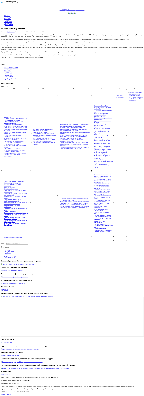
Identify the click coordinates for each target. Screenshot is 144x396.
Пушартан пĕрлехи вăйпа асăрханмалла (15, 220)
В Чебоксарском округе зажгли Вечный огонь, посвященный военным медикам (103, 181)
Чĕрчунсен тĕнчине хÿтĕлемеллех (99, 221)
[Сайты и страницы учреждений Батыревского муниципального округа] (21, 362)
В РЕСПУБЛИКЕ (9, 251)
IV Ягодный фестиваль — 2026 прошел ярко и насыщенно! (136, 98)
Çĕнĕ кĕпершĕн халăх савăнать (102, 215)
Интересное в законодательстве (13, 237)
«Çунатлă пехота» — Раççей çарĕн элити (15, 118)
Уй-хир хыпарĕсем (9, 222)
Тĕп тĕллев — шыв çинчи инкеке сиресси (101, 124)
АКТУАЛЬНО (8, 250)
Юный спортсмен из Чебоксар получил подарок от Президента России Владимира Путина (74, 147)
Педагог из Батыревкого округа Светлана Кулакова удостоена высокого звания (74, 199)
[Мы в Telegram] (75, 13)
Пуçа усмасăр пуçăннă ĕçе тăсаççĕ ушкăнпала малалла (102, 184)
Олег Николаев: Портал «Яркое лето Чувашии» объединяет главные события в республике (44, 135)
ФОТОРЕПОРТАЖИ (10, 256)
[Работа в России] (6, 374)
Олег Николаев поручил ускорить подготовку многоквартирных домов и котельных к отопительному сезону (44, 139)
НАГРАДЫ (7, 80)
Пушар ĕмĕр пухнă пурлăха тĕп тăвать (15, 153)
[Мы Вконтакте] (69, 13)
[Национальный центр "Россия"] (10, 355)
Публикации (10, 32)
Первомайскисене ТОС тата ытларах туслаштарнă (102, 200)
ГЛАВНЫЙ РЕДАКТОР (11, 68)
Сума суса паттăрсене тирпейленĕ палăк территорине (103, 229)
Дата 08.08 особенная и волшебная (14, 181)
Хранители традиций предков (12, 183)
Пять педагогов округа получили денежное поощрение (13, 122)
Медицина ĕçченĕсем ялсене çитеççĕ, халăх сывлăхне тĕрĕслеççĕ (102, 157)
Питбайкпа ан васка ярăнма (12, 151)
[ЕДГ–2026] (4, 290)
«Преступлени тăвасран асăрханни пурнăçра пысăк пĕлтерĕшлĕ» (14, 141)
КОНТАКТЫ (8, 22)
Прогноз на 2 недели (16, 2)
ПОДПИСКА (8, 20)
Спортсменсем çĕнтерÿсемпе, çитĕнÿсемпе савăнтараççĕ (12, 200)
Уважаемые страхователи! (120, 96)
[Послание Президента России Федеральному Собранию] (17, 264)
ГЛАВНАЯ (7, 16)
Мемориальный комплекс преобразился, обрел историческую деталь (101, 115)
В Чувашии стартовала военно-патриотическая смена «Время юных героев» (103, 176)
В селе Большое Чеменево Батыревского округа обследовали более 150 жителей (73, 129)
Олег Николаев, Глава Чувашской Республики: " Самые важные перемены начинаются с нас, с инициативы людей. (15, 126)
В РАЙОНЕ (7, 253)
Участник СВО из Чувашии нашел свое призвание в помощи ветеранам (103, 161)
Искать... (3, 243)
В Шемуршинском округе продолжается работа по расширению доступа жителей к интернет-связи (74, 206)
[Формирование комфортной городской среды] (14, 277)
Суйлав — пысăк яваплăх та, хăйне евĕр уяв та (102, 136)
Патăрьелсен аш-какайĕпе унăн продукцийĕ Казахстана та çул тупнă (14, 149)
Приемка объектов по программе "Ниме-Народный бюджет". (135, 94)
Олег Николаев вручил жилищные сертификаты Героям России (103, 166)
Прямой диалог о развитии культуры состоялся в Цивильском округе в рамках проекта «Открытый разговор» (74, 144)
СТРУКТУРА (8, 17)
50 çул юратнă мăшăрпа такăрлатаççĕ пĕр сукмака (101, 153)
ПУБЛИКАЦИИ (9, 254)
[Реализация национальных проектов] (12, 270)
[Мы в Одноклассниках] (72, 13)
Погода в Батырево (11, 1)
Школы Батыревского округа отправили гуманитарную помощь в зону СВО (102, 193)
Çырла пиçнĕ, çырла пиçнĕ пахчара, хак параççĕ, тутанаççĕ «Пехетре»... (103, 140)
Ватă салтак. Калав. (9, 187)
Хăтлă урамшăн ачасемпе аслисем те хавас (101, 209)
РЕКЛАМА (7, 19)
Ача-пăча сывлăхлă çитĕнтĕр (102, 224)
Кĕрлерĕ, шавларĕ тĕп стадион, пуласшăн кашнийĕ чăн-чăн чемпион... (16, 203)
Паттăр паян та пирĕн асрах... (102, 189)
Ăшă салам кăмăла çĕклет (101, 106)
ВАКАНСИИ (8, 23)
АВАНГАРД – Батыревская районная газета (72, 10)
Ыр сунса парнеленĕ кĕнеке (102, 231)
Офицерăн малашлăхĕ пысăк (102, 127)
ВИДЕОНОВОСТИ (9, 257)
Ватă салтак (7, 117)
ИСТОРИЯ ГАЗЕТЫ (10, 78)
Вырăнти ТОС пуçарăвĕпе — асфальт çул (16, 213)
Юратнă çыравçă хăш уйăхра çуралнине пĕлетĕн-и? (102, 147)
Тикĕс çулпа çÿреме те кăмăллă (103, 216)
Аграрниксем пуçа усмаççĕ (11, 144)
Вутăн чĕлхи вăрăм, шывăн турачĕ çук (15, 138)
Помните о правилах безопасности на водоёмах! (74, 135)
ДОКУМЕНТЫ (8, 25)
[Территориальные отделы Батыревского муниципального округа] (20, 349)
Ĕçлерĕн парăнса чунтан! (11, 189)
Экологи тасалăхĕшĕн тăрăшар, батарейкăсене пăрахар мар (103, 150)
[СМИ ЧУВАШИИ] (6, 342)
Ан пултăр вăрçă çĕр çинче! (12, 120)
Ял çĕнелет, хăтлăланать (11, 139)
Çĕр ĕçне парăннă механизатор (102, 195)
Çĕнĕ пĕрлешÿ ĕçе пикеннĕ (101, 131)
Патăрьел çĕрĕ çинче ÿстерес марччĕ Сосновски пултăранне (14, 218)
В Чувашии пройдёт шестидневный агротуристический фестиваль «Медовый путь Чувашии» (43, 130)
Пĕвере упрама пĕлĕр (10, 211)
